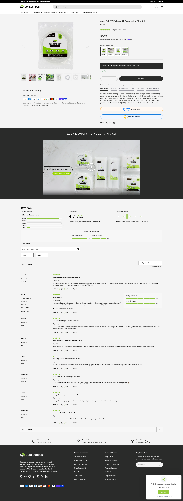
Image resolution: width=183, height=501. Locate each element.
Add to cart (141, 78)
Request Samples (111, 468)
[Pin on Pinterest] (114, 123)
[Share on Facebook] (110, 123)
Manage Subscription (112, 464)
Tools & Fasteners (89, 12)
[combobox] (97, 7)
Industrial (153, 1)
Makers (161, 1)
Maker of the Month (80, 460)
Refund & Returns (111, 460)
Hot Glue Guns (35, 12)
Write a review (122, 29)
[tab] (104, 89)
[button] (162, 7)
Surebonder (27, 494)
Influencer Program (80, 464)
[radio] (103, 51)
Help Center (109, 457)
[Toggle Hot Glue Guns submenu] (41, 12)
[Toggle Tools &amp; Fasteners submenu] (96, 12)
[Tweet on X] (107, 123)
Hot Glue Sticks (49, 12)
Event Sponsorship (80, 468)
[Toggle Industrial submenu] (67, 12)
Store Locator (78, 476)
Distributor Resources (112, 472)
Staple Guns (74, 12)
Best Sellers (24, 12)
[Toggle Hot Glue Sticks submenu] (56, 12)
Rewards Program (80, 457)
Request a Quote (110, 476)
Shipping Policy (110, 479)
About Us (77, 472)
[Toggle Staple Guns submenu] (80, 12)
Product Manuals (79, 479)
